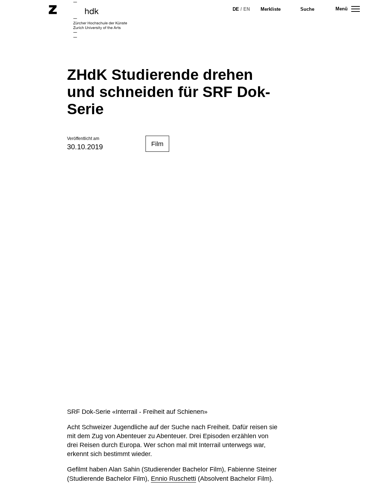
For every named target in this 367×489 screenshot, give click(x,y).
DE (236, 9)
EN (246, 9)
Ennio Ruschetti (173, 478)
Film (157, 143)
